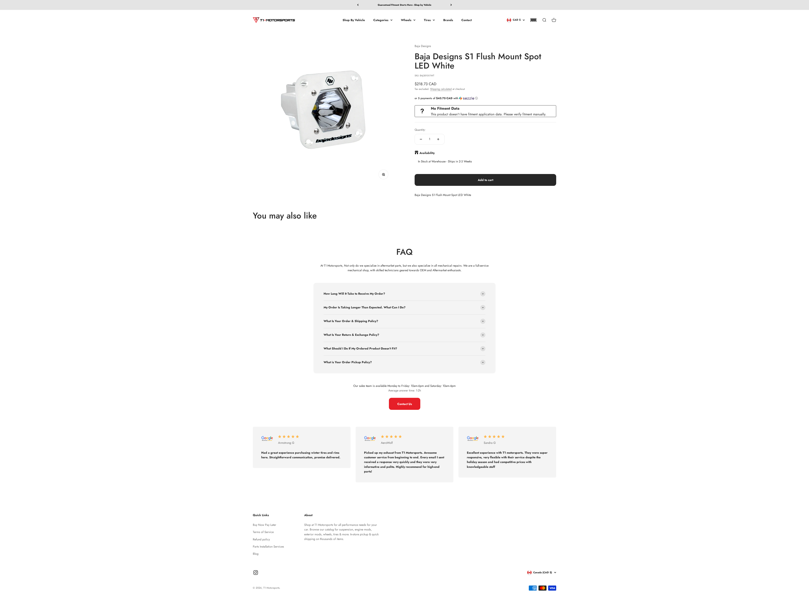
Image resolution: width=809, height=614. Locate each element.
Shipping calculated (441, 89)
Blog (256, 554)
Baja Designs (423, 46)
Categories (380, 20)
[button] (533, 20)
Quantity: (420, 130)
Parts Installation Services (268, 546)
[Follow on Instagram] (256, 572)
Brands (448, 20)
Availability (427, 153)
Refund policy (261, 539)
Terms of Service (263, 532)
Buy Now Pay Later (264, 525)
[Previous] (358, 5)
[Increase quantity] (438, 139)
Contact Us (404, 404)
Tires (427, 20)
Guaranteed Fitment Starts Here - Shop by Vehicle (404, 5)
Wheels (406, 20)
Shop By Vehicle (354, 20)
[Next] (451, 5)
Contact (466, 20)
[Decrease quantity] (421, 139)
